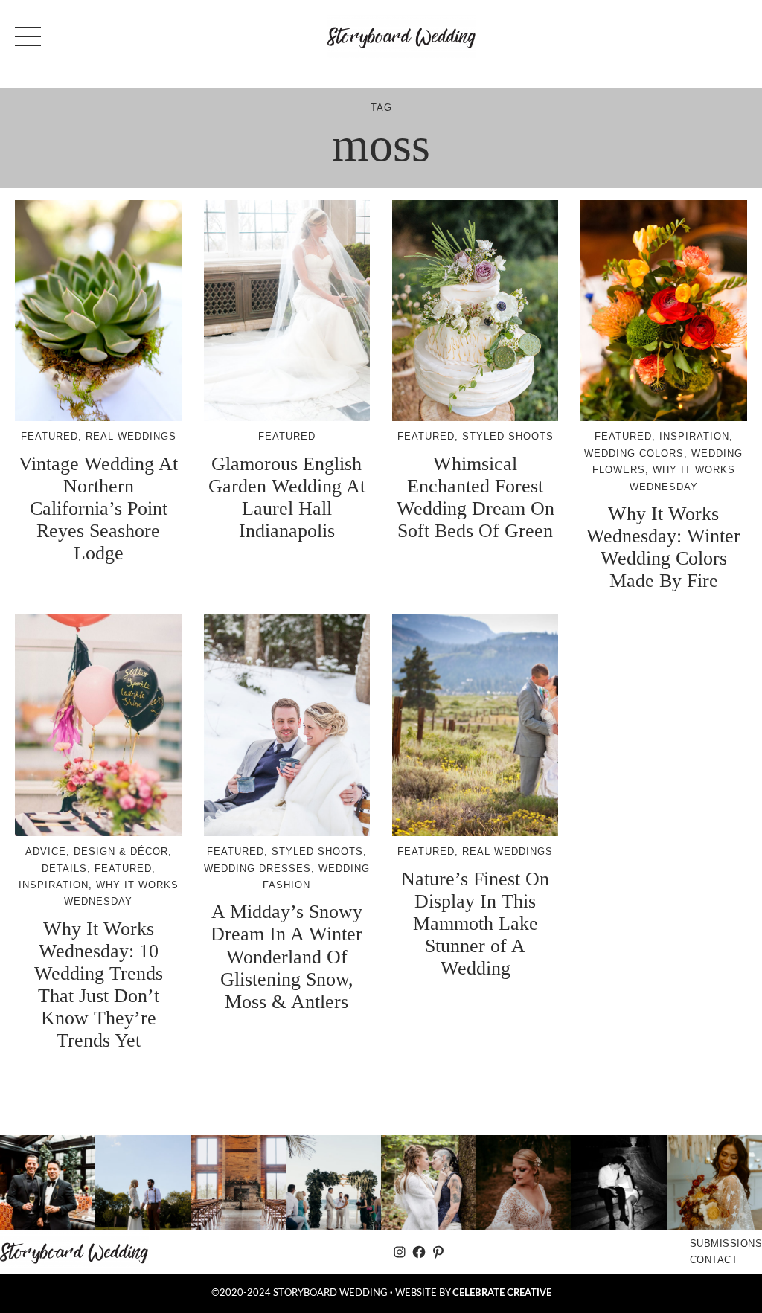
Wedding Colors (634, 453)
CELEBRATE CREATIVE (501, 1292)
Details (64, 868)
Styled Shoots (508, 436)
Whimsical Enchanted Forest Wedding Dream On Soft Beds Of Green (475, 497)
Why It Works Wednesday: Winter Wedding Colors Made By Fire (663, 547)
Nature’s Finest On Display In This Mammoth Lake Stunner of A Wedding (475, 924)
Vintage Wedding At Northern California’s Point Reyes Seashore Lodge (98, 509)
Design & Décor (121, 851)
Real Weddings (131, 436)
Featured (49, 436)
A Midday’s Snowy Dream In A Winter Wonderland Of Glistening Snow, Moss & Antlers (286, 956)
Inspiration (694, 436)
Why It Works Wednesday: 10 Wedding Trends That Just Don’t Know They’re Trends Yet (98, 985)
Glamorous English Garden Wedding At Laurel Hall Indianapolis (286, 497)
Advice (45, 851)
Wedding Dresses (257, 868)
